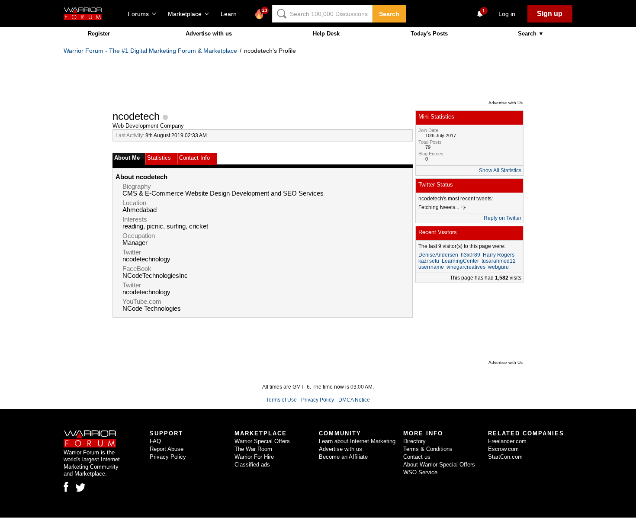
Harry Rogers (498, 255)
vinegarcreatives (465, 267)
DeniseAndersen (438, 255)
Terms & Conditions (428, 449)
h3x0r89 (470, 255)
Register (99, 33)
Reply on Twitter (502, 218)
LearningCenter (460, 261)
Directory (414, 441)
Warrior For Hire (254, 457)
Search (389, 13)
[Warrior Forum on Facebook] (66, 487)
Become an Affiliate (343, 457)
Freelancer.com (507, 441)
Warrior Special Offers (262, 441)
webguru (498, 267)
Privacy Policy (317, 400)
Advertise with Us (505, 102)
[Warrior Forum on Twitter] (80, 487)
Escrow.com (503, 449)
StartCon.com (505, 457)
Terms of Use (281, 400)
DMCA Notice (354, 400)
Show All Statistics (500, 170)
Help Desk (326, 33)
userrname (431, 267)
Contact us (416, 457)
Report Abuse (166, 449)
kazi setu (428, 261)
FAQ (155, 441)
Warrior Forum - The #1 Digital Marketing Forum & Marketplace (150, 50)
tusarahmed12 (499, 261)
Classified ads (252, 464)
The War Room (253, 449)
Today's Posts (429, 33)
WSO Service (420, 472)
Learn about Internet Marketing (357, 441)
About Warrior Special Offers (439, 464)
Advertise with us (209, 33)
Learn (231, 13)
